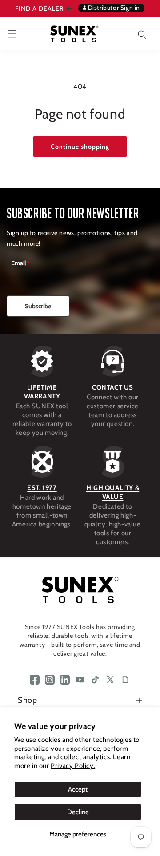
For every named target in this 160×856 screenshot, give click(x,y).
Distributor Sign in (113, 8)
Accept (78, 789)
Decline (78, 812)
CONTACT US (112, 387)
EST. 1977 (41, 488)
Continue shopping (80, 147)
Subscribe (38, 306)
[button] (135, 33)
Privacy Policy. (73, 766)
